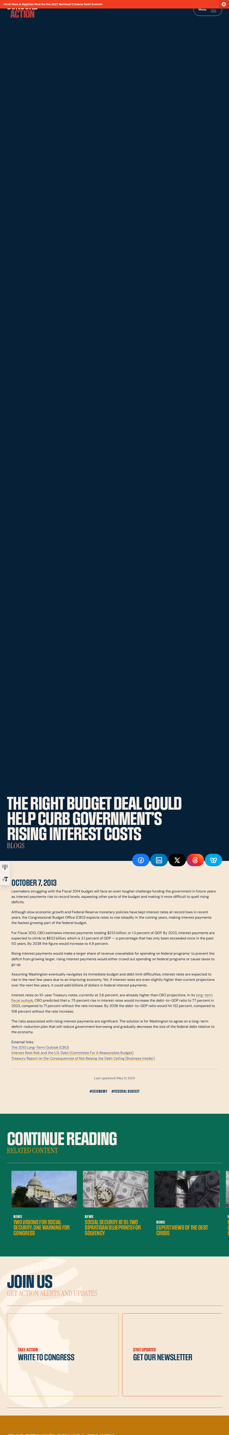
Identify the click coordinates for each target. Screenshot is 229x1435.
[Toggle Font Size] (5, 879)
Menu (203, 9)
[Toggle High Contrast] (5, 867)
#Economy (98, 1091)
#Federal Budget (125, 1091)
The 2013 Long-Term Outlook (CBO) (40, 1048)
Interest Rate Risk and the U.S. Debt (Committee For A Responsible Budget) (72, 1053)
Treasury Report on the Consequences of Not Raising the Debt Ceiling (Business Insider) (83, 1058)
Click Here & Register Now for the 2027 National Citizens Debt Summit (53, 4)
